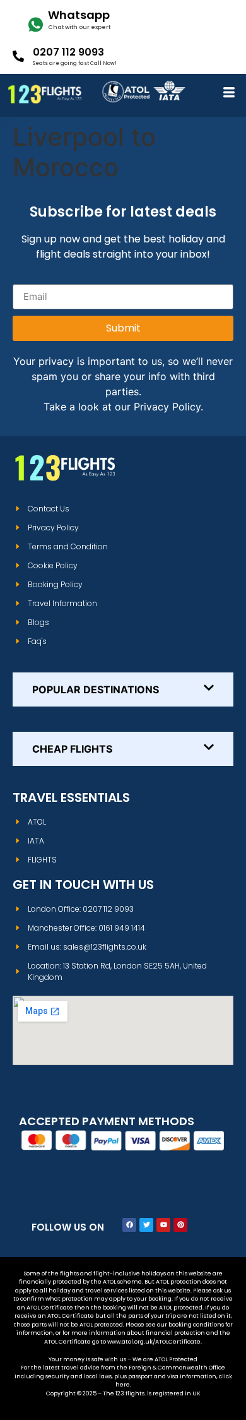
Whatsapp (79, 15)
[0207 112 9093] (18, 56)
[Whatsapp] (35, 25)
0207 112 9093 (68, 52)
